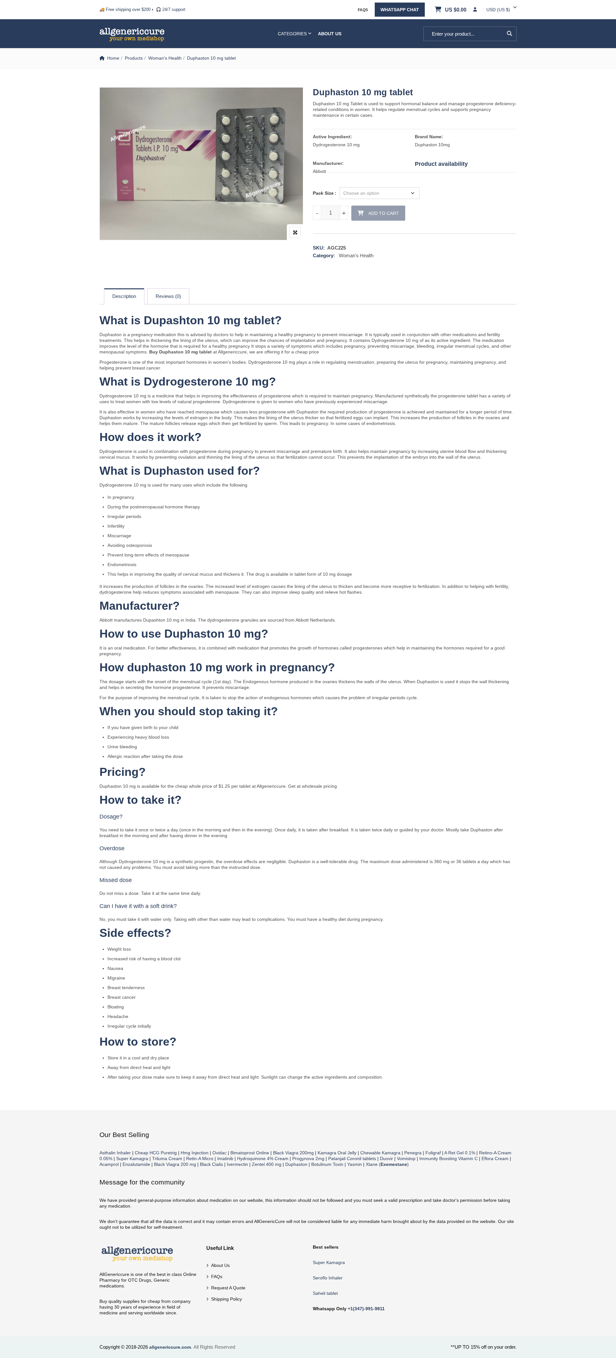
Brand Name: (429, 136)
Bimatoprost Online (249, 1152)
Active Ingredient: (332, 136)
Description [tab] (124, 296)
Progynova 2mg (308, 1158)
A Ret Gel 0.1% (459, 1152)
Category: (324, 255)
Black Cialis (211, 1164)
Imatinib (225, 1158)
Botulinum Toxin (327, 1164)
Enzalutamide (136, 1164)
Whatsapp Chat (400, 9)
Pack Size (323, 193)
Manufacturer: (328, 163)
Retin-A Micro (199, 1158)
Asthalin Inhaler (115, 1152)
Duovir (386, 1158)
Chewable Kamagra (380, 1152)
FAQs (363, 10)
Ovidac (219, 1152)
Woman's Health (165, 58)
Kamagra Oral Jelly (337, 1152)
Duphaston (296, 1164)
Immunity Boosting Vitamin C (448, 1158)
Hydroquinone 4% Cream (262, 1158)
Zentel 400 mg (266, 1164)
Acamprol (109, 1164)
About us (220, 1265)
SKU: (319, 247)
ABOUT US (329, 33)
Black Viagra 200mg (293, 1152)
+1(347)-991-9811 (366, 1308)
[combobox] (498, 10)
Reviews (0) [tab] (168, 296)
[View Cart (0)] (438, 10)
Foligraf (433, 1152)
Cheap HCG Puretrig (156, 1152)
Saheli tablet (325, 1293)
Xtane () (387, 1164)
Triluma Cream (167, 1158)
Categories (292, 33)
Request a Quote (228, 1287)
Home (113, 58)
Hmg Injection (195, 1152)
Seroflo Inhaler (328, 1277)
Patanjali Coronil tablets (352, 1158)
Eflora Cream (495, 1158)
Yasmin (354, 1164)
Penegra (413, 1152)
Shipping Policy (226, 1299)
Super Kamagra (132, 1158)
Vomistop (406, 1158)
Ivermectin (237, 1164)
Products (134, 58)
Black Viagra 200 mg (175, 1164)
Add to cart (383, 213)
